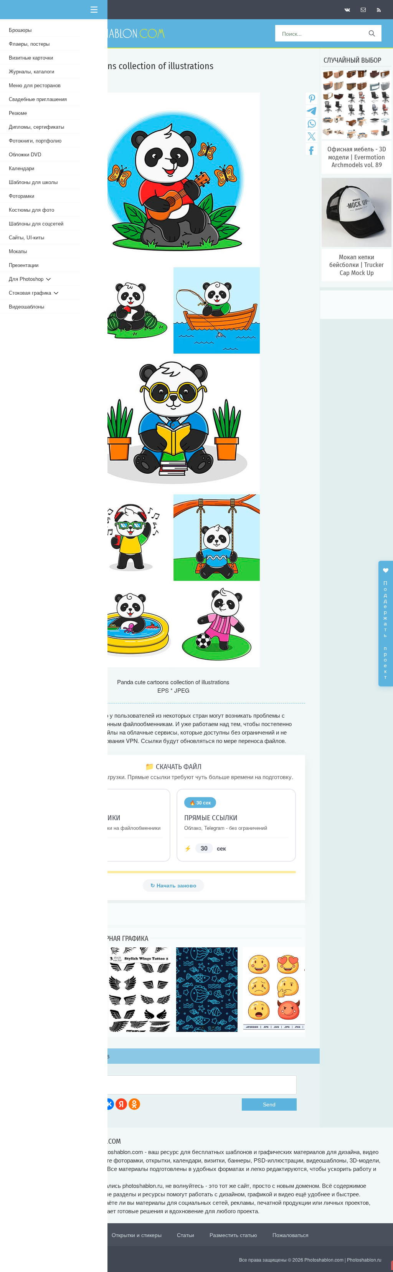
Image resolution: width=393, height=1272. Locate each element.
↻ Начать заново (173, 885)
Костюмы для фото (31, 209)
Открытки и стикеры (137, 1235)
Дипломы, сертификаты (36, 126)
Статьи (185, 1235)
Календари (21, 168)
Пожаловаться (290, 1235)
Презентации (23, 265)
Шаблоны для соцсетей (36, 223)
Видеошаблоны (26, 306)
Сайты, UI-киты (26, 237)
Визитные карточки (31, 57)
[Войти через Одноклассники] (134, 1104)
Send (269, 1104)
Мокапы (18, 251)
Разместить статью (233, 1235)
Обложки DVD (25, 154)
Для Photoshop (27, 278)
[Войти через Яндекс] (121, 1104)
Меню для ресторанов (35, 85)
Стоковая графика (31, 292)
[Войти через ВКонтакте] (108, 1104)
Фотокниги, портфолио (35, 140)
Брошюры (20, 29)
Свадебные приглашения (38, 99)
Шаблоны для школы (33, 182)
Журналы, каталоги (31, 71)
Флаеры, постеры (29, 43)
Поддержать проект (386, 625)
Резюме (18, 112)
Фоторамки (21, 195)
